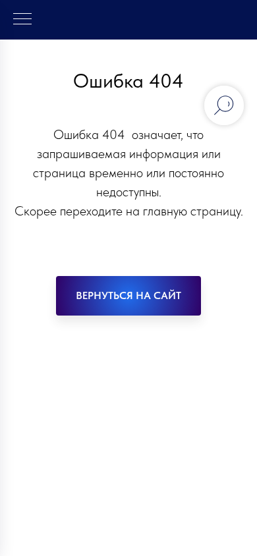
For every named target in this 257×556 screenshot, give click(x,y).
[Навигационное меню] (22, 19)
